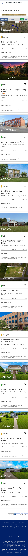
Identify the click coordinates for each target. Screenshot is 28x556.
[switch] (25, 36)
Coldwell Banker (9, 522)
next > (25, 514)
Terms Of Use (8, 532)
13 (22, 514)
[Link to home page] (14, 2)
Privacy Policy (19, 532)
